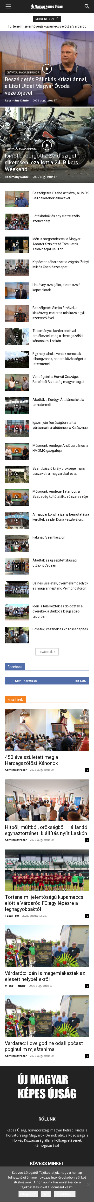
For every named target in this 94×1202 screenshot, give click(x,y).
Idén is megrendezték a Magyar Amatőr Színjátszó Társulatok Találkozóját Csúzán (57, 244)
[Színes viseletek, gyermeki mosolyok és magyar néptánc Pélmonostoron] (17, 589)
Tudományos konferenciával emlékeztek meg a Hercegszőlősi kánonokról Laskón (58, 336)
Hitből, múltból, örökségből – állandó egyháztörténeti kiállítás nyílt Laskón (46, 830)
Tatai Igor (12, 915)
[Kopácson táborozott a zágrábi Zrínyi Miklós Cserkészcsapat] (17, 267)
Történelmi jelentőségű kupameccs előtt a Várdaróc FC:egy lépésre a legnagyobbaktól (44, 903)
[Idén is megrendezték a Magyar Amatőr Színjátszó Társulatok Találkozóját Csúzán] (17, 245)
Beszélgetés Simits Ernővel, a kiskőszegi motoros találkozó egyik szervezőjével (59, 313)
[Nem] (88, 1184)
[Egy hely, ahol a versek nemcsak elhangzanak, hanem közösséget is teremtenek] (17, 359)
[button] (8, 6)
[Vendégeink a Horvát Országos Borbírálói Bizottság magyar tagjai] (17, 382)
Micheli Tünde (15, 985)
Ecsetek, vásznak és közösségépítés (60, 629)
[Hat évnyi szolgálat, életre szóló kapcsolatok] (17, 290)
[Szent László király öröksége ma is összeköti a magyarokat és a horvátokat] (17, 474)
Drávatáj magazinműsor (23, 72)
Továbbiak (45, 652)
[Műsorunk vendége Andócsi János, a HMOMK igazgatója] (17, 451)
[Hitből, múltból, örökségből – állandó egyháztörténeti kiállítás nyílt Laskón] (47, 800)
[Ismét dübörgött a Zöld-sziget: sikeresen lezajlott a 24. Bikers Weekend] (47, 145)
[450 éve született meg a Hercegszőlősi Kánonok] (47, 730)
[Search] (87, 6)
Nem (45, 1194)
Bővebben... (65, 1194)
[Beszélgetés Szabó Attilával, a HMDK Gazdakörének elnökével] (17, 199)
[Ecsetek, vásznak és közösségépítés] (17, 635)
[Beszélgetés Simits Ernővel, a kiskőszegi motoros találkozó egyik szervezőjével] (17, 313)
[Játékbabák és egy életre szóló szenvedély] (17, 222)
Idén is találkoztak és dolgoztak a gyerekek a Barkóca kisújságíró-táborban (58, 611)
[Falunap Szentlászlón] (17, 543)
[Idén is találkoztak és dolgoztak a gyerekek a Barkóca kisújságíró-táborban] (17, 612)
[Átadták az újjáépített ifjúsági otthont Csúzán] (17, 566)
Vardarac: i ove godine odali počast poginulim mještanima (44, 1046)
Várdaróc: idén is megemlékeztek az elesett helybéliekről (45, 976)
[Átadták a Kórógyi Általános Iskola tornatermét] (17, 405)
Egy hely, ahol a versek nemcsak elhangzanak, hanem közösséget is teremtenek (59, 359)
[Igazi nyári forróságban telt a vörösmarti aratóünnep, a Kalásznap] (17, 428)
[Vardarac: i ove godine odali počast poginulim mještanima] (47, 1016)
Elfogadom (28, 1194)
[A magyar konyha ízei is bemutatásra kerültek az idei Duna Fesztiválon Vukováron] (17, 520)
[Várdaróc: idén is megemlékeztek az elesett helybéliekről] (47, 946)
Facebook (15, 667)
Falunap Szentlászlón (49, 537)
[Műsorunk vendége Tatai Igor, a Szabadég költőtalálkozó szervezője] (17, 497)
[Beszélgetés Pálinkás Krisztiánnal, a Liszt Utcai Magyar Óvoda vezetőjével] (47, 69)
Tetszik (80, 680)
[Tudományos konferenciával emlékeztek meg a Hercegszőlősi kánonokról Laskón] (17, 336)
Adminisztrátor (16, 769)
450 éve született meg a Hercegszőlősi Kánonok (31, 760)
